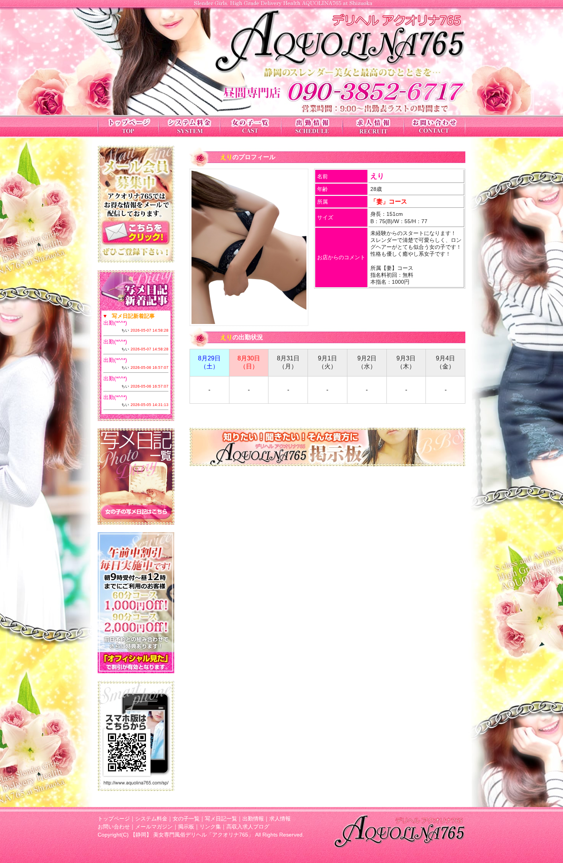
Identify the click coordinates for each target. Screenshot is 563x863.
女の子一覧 (186, 818)
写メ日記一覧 (221, 818)
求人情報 (280, 818)
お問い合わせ (114, 827)
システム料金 (151, 818)
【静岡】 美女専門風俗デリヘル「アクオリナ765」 (192, 835)
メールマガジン (154, 827)
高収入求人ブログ (247, 827)
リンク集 (210, 827)
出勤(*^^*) (115, 323)
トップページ (114, 818)
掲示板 (186, 827)
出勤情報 (253, 818)
